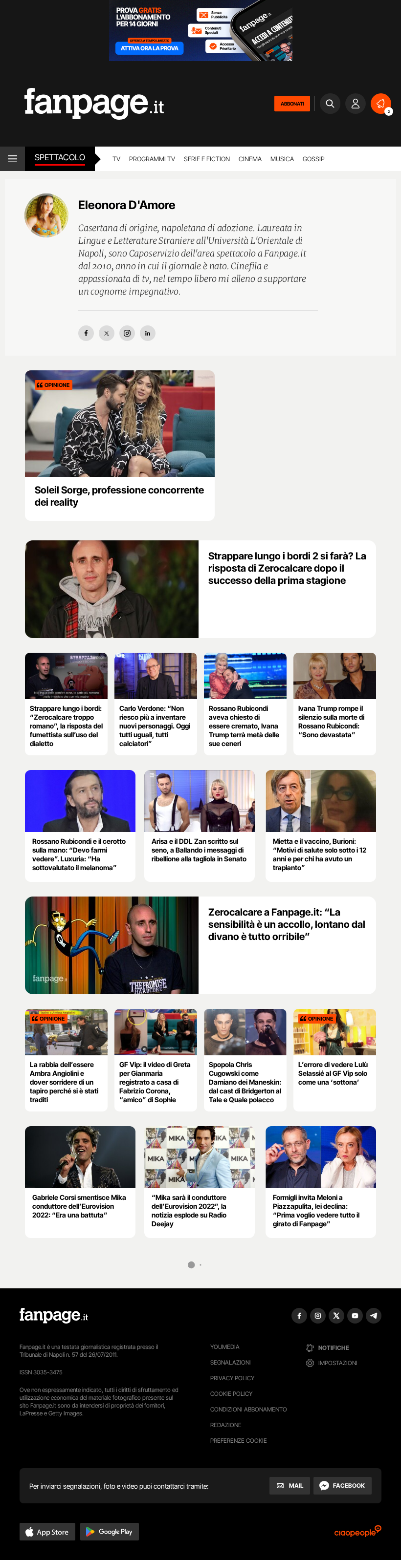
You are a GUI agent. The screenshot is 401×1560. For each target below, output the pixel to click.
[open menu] (12, 159)
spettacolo (60, 157)
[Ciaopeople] (357, 1534)
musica (282, 159)
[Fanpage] (54, 1316)
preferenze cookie (238, 1440)
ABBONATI (292, 104)
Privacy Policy (232, 1378)
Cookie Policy (231, 1393)
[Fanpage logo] (82, 104)
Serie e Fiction (207, 159)
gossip (314, 159)
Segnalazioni (230, 1362)
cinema (250, 159)
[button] (47, 1531)
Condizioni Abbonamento (248, 1409)
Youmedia (225, 1346)
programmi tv (152, 159)
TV (116, 159)
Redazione (226, 1425)
